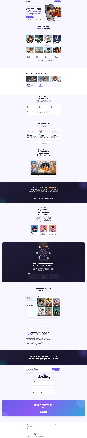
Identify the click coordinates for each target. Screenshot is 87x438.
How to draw (42, 425)
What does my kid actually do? (37, 381)
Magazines (42, 60)
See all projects (29, 17)
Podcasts (46, 60)
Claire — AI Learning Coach (36, 426)
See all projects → (50, 60)
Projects (36, 1)
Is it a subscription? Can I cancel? (37, 392)
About (55, 425)
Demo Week (35, 428)
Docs (34, 433)
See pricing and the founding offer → (56, 370)
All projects (35, 425)
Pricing (42, 1)
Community (35, 434)
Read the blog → (43, 90)
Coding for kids (42, 426)
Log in (53, 1)
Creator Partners (56, 426)
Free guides (39, 1)
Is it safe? (34, 389)
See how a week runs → (43, 116)
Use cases (35, 431)
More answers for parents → (43, 395)
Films (38, 60)
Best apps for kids (49, 426)
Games (35, 60)
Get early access (57, 1)
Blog (34, 432)
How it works (46, 1)
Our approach (35, 430)
